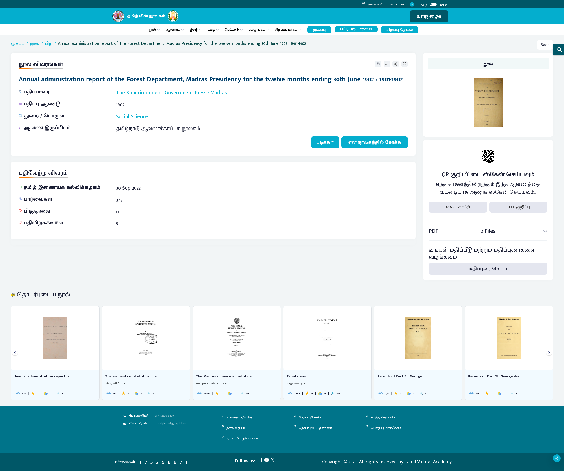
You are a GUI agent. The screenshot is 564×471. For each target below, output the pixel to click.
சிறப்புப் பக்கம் (286, 29)
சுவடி (211, 29)
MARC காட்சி (458, 207)
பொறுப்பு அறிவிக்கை (386, 428)
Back (545, 45)
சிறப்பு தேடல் (399, 29)
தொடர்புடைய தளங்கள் (315, 428)
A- (391, 4)
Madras (218, 92)
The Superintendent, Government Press (161, 92)
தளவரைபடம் (235, 428)
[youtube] (267, 460)
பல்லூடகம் (257, 29)
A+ (402, 4)
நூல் (152, 29)
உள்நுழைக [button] (429, 16)
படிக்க (323, 142)
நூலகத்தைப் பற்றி (239, 417)
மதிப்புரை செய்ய (488, 269)
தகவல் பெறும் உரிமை (242, 438)
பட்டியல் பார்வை (356, 29)
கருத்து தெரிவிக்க (383, 417)
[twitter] (273, 460)
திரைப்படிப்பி (375, 4)
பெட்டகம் (232, 29)
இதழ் (194, 29)
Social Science (132, 116)
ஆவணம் (173, 29)
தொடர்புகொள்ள (311, 417)
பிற (48, 43)
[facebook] (262, 460)
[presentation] (15, 353)
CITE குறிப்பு (518, 207)
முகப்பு (319, 29)
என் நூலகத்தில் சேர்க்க (374, 142)
